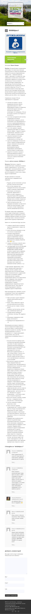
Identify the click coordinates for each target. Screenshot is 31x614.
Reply (13, 462)
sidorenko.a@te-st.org (9, 608)
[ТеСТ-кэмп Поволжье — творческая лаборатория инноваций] (15, 10)
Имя (6, 577)
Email (6, 583)
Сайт (6, 589)
